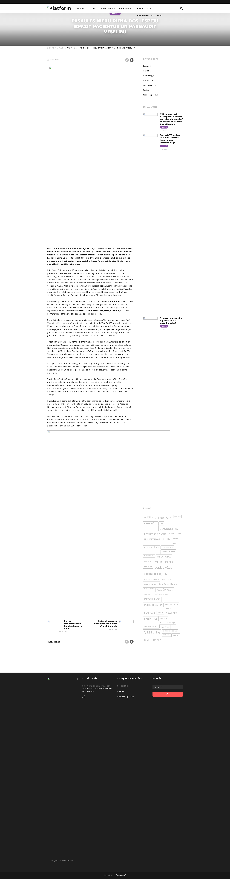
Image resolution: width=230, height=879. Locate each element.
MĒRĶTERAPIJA (164, 562)
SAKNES (168, 608)
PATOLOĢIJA (166, 579)
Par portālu (122, 686)
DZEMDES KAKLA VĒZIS (155, 534)
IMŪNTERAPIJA (154, 539)
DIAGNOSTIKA (169, 528)
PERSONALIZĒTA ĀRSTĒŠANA (160, 584)
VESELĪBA (152, 632)
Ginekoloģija (148, 75)
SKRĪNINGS (151, 618)
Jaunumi (147, 66)
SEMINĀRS (149, 612)
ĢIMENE (175, 635)
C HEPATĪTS (150, 523)
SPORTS (163, 618)
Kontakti (121, 691)
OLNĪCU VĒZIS (163, 567)
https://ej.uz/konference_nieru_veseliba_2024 (100, 310)
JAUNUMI (176, 538)
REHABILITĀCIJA (171, 604)
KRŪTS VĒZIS (168, 551)
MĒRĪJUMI (148, 561)
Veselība (147, 71)
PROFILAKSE (152, 599)
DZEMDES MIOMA (175, 533)
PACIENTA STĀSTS (151, 580)
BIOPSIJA (177, 516)
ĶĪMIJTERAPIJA (152, 640)
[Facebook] (181, 2)
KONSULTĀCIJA (151, 547)
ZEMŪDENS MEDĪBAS (170, 631)
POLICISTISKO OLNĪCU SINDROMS (156, 594)
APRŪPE (148, 516)
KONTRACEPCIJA (167, 547)
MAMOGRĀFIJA (149, 556)
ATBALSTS (163, 517)
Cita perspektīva (150, 95)
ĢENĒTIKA (166, 635)
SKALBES (171, 613)
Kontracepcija (149, 85)
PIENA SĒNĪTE (149, 589)
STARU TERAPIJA (167, 622)
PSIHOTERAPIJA (153, 604)
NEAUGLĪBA (148, 567)
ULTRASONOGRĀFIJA (151, 627)
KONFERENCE (171, 543)
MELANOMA (164, 556)
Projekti (146, 90)
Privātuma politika (125, 697)
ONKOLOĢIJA (155, 574)
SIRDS (160, 612)
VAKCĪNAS (165, 627)
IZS (168, 539)
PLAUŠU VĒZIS (164, 589)
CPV (161, 523)
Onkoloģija (148, 80)
